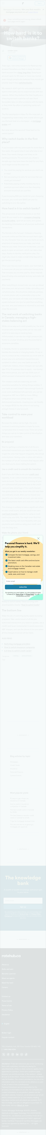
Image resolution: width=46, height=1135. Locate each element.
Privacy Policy (30, 594)
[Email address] (23, 581)
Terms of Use (19, 594)
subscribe (23, 587)
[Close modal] (38, 538)
